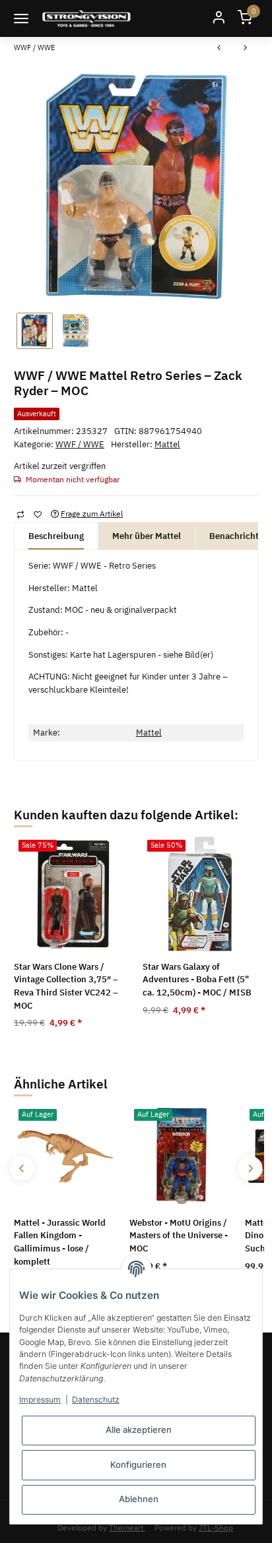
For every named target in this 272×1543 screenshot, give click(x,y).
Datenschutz (95, 1399)
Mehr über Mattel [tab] (146, 536)
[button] (218, 18)
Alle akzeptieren (139, 1429)
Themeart (127, 1527)
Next (250, 1168)
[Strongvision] (86, 18)
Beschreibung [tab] (56, 536)
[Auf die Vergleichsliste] (20, 513)
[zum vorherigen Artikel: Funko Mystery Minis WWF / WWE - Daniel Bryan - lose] (219, 49)
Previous (22, 1168)
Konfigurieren (138, 1464)
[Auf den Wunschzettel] (37, 513)
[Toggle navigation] (21, 18)
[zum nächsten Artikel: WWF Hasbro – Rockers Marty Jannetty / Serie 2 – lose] (245, 49)
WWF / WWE (79, 444)
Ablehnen (138, 1499)
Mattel (149, 732)
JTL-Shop (216, 1527)
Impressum (40, 1399)
